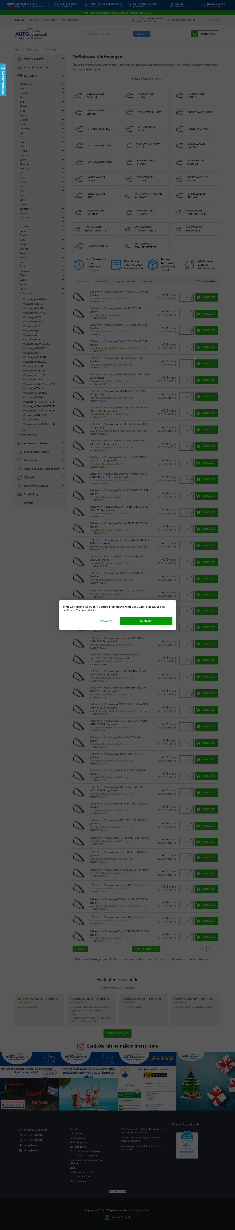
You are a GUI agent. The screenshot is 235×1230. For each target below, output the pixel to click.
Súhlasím (146, 621)
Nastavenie (105, 621)
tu (94, 610)
